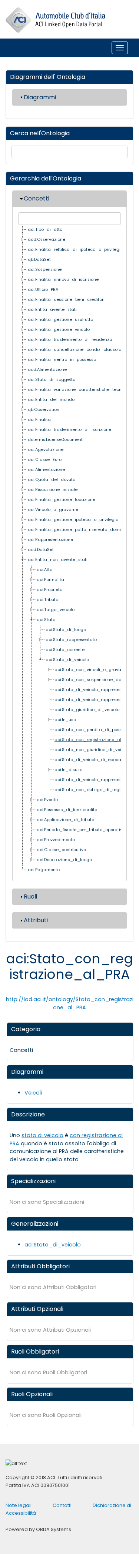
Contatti (62, 1505)
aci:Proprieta (50, 589)
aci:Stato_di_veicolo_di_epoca (87, 760)
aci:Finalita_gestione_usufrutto (60, 319)
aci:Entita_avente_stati (52, 309)
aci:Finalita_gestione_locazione (61, 499)
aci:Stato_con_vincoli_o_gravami (90, 670)
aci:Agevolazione (45, 449)
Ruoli (30, 896)
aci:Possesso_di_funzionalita (67, 810)
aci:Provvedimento (56, 840)
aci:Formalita (50, 579)
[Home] (55, 20)
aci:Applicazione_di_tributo (65, 820)
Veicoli (33, 1092)
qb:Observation (43, 409)
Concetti (36, 198)
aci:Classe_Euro (45, 459)
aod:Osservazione (46, 239)
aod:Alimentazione (47, 369)
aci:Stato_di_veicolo (67, 660)
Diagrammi (40, 97)
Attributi (36, 920)
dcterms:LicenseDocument (55, 439)
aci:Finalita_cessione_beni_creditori (66, 299)
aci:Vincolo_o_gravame (53, 509)
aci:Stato (46, 619)
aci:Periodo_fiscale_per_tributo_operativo (81, 830)
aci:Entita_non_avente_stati (57, 559)
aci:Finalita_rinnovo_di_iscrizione (63, 279)
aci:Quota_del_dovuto (51, 479)
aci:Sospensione (45, 269)
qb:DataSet (39, 259)
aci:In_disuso (68, 770)
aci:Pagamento (44, 870)
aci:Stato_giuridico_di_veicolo (86, 710)
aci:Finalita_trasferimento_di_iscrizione (69, 429)
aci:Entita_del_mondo (51, 399)
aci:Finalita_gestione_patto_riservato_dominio (77, 529)
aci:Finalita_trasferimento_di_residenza (70, 339)
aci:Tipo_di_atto (45, 229)
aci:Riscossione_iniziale (52, 489)
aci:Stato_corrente (65, 650)
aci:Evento (47, 800)
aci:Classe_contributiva (61, 850)
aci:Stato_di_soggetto (51, 379)
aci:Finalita (39, 419)
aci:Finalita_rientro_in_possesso (62, 359)
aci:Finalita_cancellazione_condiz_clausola (75, 349)
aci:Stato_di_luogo (66, 629)
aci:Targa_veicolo (56, 609)
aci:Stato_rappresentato (71, 639)
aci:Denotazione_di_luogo (64, 860)
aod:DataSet (41, 549)
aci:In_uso (65, 720)
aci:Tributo (47, 599)
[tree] (69, 550)
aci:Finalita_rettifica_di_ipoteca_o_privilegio (75, 249)
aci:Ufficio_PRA (43, 289)
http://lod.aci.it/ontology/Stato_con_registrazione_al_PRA (69, 1003)
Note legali (19, 1505)
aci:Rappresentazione (50, 539)
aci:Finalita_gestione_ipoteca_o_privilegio (73, 519)
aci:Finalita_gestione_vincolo (59, 329)
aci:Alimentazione (46, 469)
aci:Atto (44, 569)
